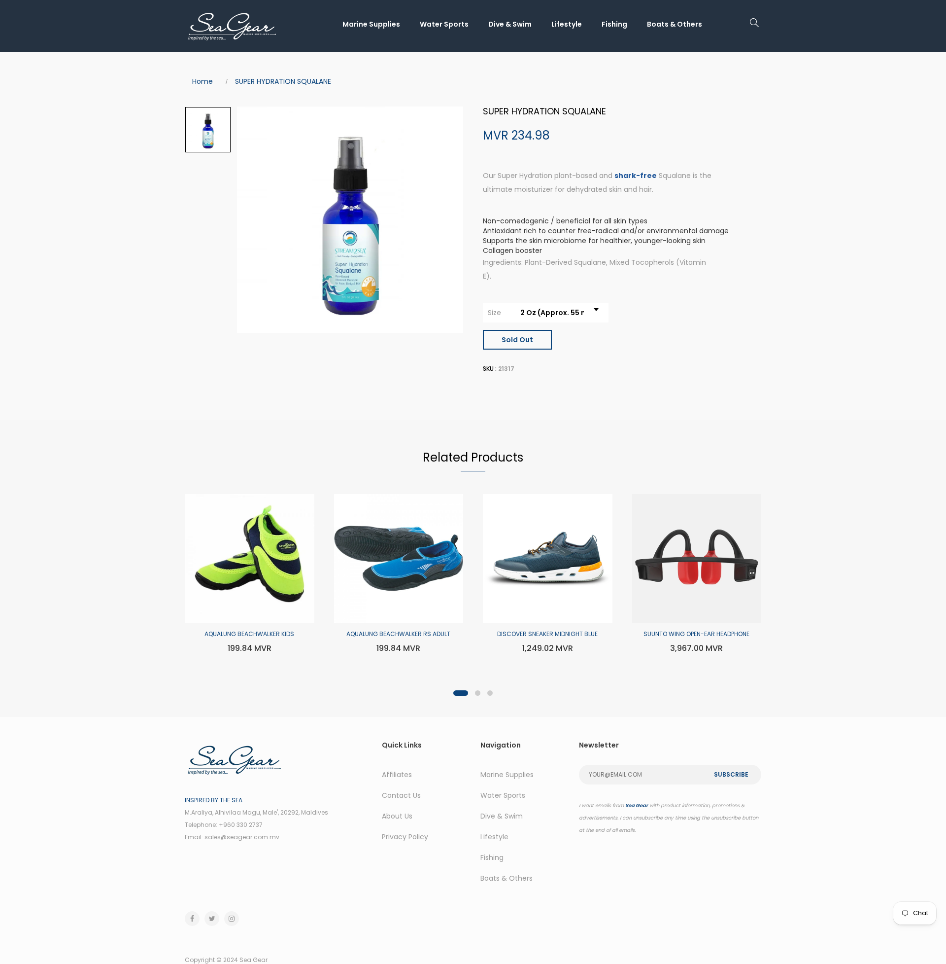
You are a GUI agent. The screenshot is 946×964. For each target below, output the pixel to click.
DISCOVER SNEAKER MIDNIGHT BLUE (547, 634)
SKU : (490, 368)
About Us (397, 816)
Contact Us (401, 795)
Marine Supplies (371, 24)
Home (202, 81)
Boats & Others (674, 24)
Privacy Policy (405, 837)
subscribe (731, 774)
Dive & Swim (510, 24)
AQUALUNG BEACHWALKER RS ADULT (398, 634)
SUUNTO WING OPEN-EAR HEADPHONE (696, 634)
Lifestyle (566, 24)
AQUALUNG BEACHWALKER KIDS (249, 634)
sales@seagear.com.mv (241, 837)
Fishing (614, 24)
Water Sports (444, 24)
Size (494, 313)
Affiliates (397, 775)
